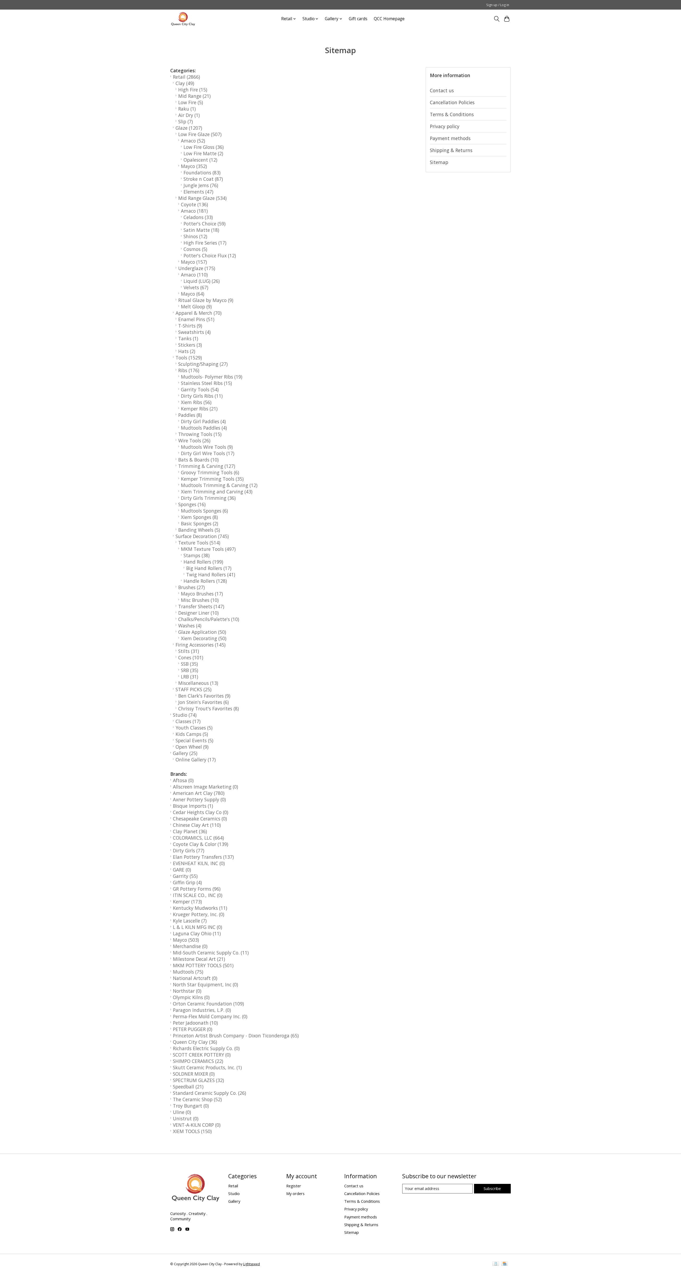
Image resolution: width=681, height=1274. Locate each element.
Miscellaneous (198, 683)
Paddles (190, 415)
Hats (186, 351)
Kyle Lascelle (190, 920)
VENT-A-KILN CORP (197, 1125)
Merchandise (190, 946)
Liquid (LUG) (202, 281)
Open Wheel (192, 747)
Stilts (188, 651)
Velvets (196, 287)
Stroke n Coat (203, 179)
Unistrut (185, 1118)
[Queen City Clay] (183, 18)
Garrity (185, 876)
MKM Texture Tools (208, 549)
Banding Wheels (199, 530)
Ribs (188, 370)
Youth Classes (194, 727)
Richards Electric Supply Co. (206, 1048)
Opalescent (200, 160)
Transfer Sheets (201, 606)
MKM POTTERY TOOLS (203, 965)
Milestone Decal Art (199, 959)
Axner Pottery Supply (199, 799)
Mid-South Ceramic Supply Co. (211, 952)
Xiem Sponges (199, 517)
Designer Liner (198, 613)
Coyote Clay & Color (200, 844)
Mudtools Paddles (204, 428)
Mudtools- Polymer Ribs (211, 377)
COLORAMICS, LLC (198, 838)
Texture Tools (199, 542)
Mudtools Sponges (204, 511)
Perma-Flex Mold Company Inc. (210, 1016)
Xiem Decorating (203, 638)
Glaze (189, 128)
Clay (185, 83)
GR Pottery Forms (197, 889)
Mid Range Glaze (202, 198)
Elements (198, 191)
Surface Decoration (202, 536)
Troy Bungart (191, 1106)
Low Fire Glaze (200, 134)
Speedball (188, 1086)
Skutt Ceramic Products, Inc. (207, 1067)
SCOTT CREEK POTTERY (202, 1054)
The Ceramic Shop (197, 1099)
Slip (185, 121)
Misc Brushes (200, 600)
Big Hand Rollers (208, 568)
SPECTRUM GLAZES (198, 1080)
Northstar (187, 991)
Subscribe (492, 1188)
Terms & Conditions (452, 114)
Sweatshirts (194, 332)
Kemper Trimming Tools (212, 479)
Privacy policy (444, 126)
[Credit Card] (504, 1264)
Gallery (185, 753)
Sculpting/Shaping (203, 364)
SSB (189, 664)
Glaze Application (202, 632)
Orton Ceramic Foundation (208, 1003)
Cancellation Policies (452, 102)
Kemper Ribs (199, 408)
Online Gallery (196, 759)
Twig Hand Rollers (210, 574)
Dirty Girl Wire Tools (207, 453)
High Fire (192, 89)
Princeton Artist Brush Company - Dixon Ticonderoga (236, 1035)
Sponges (192, 504)
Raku (187, 109)
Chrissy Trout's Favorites (208, 708)
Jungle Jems (201, 185)
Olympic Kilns (191, 997)
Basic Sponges (199, 523)
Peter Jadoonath (195, 1023)
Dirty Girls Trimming (208, 498)
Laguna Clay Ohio (197, 933)
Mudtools (188, 972)
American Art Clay (199, 793)
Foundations (202, 172)
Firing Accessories (201, 645)
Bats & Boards (198, 459)
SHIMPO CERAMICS (198, 1061)
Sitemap (439, 162)
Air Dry (189, 115)
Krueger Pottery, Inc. (198, 914)
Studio (185, 715)
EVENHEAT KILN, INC (199, 863)
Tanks (188, 338)
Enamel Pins (196, 319)
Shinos (195, 236)
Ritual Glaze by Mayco (205, 300)
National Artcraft (195, 978)
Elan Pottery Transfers (203, 857)
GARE (182, 869)
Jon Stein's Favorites (203, 702)
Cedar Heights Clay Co (200, 812)
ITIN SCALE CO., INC (197, 895)
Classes (188, 721)
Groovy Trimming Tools (210, 472)
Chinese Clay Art (197, 825)
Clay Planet (190, 831)
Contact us (442, 90)
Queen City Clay (195, 1042)
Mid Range (194, 96)
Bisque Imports (193, 806)
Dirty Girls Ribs (202, 396)
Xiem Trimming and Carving (216, 491)
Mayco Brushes (202, 593)
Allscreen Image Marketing (205, 786)
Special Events (194, 740)
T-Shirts (190, 325)
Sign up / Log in (497, 5)
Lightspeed (251, 1264)
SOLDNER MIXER (194, 1074)
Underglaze (196, 268)
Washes (189, 625)
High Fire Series (205, 243)
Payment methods (450, 138)
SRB (189, 670)
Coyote (194, 204)
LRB (189, 676)
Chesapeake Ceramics (200, 818)
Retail (186, 77)
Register (293, 1185)
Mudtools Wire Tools (207, 447)
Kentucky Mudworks (200, 908)
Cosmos (195, 249)
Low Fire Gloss (204, 147)
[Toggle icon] (496, 19)
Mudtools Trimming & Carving (219, 485)
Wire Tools (194, 440)
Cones (190, 657)
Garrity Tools (200, 389)
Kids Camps (192, 734)
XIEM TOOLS (192, 1131)
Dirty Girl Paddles (203, 421)
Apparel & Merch (199, 313)
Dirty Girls (188, 850)
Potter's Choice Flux (210, 255)
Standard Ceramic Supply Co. (209, 1093)
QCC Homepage (389, 19)
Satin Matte (201, 230)
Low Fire (190, 102)
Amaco (193, 140)
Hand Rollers (203, 562)
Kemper (187, 901)
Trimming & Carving (206, 466)
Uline (182, 1112)
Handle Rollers (205, 581)
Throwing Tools (200, 434)
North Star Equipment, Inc (205, 984)
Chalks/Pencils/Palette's (208, 619)
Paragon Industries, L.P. (202, 1010)
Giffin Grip (187, 882)
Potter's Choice (205, 223)
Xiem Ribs (196, 402)
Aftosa (183, 780)
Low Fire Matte (203, 153)
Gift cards (358, 19)
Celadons (198, 217)
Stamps (197, 555)
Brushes (191, 587)
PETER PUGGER (192, 1029)
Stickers (190, 345)
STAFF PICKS (193, 689)
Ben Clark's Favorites (204, 696)
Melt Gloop (196, 306)
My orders (295, 1193)
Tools (189, 357)
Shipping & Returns (451, 150)
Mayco (194, 166)
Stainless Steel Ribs (206, 383)
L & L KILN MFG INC (197, 927)
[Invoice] (495, 1264)
